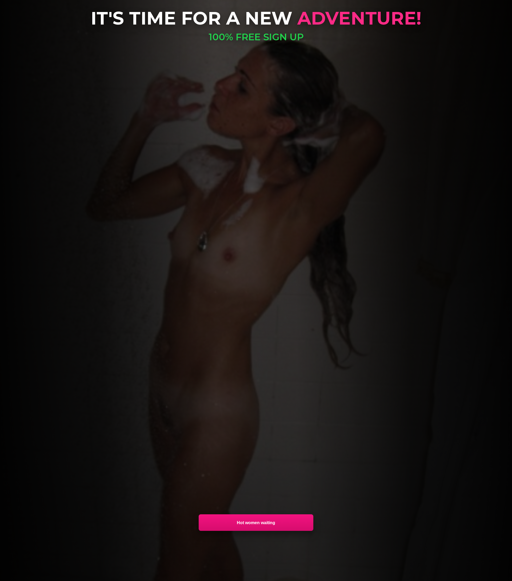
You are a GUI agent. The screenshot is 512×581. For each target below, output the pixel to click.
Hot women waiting (256, 522)
